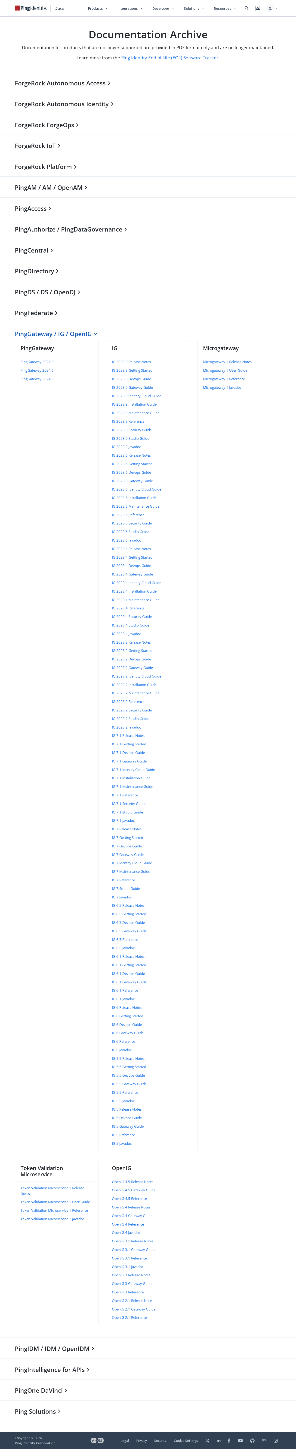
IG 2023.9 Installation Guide (134, 404)
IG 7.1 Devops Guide (128, 752)
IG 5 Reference (123, 1135)
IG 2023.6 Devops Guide (131, 472)
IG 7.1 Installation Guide (131, 778)
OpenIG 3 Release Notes (131, 1275)
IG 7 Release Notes (127, 829)
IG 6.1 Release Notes (128, 956)
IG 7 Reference (123, 880)
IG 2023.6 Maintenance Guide (135, 506)
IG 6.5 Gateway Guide (129, 931)
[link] (31, 8)
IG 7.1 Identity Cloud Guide (133, 769)
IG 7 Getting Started (127, 837)
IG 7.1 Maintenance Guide (132, 786)
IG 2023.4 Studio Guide (130, 625)
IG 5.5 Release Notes (128, 1058)
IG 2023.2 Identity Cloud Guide (136, 676)
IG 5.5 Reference (125, 1092)
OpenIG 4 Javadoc (126, 1232)
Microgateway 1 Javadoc (222, 387)
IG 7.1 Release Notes (128, 735)
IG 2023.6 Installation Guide (134, 497)
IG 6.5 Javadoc (123, 948)
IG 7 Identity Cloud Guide (132, 863)
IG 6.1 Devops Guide (128, 973)
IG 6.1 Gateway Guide (129, 982)
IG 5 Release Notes (127, 1109)
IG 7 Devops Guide (127, 846)
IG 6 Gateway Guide (128, 1032)
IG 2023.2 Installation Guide (134, 684)
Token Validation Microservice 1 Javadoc (52, 1219)
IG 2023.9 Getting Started (132, 370)
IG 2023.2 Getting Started (132, 650)
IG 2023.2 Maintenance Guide (135, 693)
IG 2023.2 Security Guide (132, 710)
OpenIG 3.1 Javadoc (127, 1266)
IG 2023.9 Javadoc (126, 446)
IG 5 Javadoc (122, 1143)
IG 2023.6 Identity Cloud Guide (136, 489)
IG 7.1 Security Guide (128, 803)
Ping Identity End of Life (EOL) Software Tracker (169, 57)
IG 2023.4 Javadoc (126, 633)
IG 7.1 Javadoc (123, 820)
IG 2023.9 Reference (128, 421)
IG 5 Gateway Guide (128, 1126)
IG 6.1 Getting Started (129, 965)
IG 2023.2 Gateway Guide (132, 667)
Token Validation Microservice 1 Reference (54, 1210)
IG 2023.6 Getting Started (132, 463)
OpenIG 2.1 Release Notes (132, 1300)
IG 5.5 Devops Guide (128, 1075)
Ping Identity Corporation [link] (35, 1443)
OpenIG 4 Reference (128, 1224)
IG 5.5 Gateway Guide (129, 1083)
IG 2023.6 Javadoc (126, 540)
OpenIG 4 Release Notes (131, 1207)
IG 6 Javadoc (122, 1050)
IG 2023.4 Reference (128, 608)
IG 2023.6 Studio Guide (130, 531)
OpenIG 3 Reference (128, 1292)
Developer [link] (163, 8)
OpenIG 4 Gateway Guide (132, 1215)
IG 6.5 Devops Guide (128, 922)
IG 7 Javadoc (122, 897)
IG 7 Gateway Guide (128, 854)
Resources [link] (225, 8)
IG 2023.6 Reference (128, 514)
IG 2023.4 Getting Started (132, 557)
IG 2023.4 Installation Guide (134, 591)
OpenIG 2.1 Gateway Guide (133, 1309)
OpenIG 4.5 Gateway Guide (133, 1190)
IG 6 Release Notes (127, 1007)
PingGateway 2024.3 (37, 379)
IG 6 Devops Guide (127, 1024)
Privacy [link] (141, 1440)
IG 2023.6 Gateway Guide (132, 481)
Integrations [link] (130, 8)
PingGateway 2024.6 (37, 370)
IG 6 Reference (123, 1041)
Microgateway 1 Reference (224, 379)
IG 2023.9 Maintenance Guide (135, 412)
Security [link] (160, 1440)
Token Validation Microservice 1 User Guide (55, 1201)
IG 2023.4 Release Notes (131, 548)
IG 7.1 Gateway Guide (129, 761)
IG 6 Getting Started (127, 1016)
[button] (272, 8)
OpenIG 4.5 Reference (129, 1198)
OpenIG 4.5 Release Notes (132, 1181)
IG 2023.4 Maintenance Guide (135, 599)
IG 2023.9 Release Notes (131, 361)
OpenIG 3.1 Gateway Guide (133, 1249)
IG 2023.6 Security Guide (132, 523)
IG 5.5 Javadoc (123, 1101)
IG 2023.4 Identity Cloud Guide (136, 582)
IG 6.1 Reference (125, 990)
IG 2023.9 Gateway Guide (132, 387)
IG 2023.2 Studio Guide (130, 718)
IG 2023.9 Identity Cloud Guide (136, 396)
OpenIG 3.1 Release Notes (132, 1241)
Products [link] (98, 8)
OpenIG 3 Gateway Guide (132, 1283)
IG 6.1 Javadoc (123, 999)
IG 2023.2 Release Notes (131, 642)
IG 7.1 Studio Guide (127, 812)
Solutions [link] (194, 8)
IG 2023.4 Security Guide (132, 616)
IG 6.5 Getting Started (129, 914)
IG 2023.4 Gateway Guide (132, 574)
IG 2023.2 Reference (128, 701)
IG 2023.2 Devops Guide (131, 659)
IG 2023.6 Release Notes (131, 455)
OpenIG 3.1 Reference (129, 1258)
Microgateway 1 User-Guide (225, 370)
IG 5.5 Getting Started (129, 1066)
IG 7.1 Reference (125, 795)
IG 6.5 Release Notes (128, 905)
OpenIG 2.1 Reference (129, 1317)
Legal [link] (124, 1440)
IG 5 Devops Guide (127, 1117)
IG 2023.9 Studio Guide (130, 438)
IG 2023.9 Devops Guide (131, 379)
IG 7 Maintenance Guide (131, 871)
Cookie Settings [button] (186, 1440)
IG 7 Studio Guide (126, 888)
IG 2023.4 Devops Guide (131, 565)
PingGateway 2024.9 (37, 361)
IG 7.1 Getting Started (129, 744)
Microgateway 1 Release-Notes (227, 361)
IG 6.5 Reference (125, 939)
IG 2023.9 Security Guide (132, 430)
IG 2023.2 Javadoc (126, 727)
